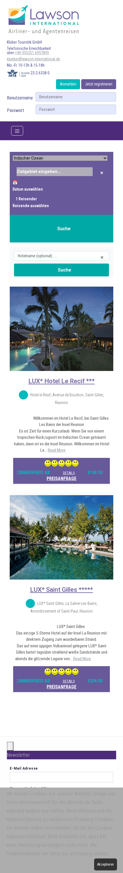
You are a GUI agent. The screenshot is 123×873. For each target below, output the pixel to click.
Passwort (15, 110)
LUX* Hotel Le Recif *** (61, 381)
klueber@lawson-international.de (33, 59)
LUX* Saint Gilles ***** (61, 589)
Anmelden (68, 84)
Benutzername (20, 98)
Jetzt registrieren (98, 84)
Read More (57, 450)
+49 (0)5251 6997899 (32, 52)
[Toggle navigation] (17, 131)
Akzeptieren (105, 864)
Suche (64, 228)
